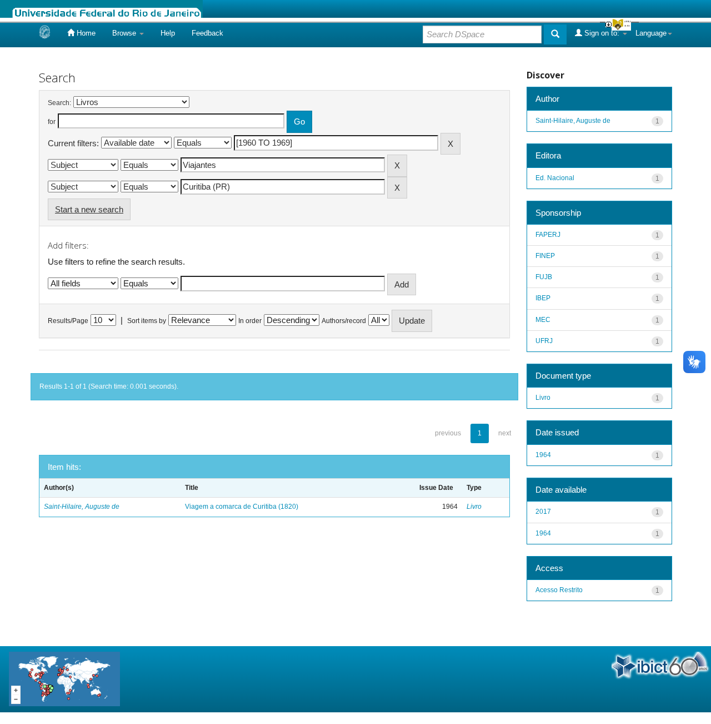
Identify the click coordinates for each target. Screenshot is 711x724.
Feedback (207, 33)
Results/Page (68, 321)
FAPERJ (547, 235)
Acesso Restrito (559, 590)
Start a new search (89, 209)
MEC (542, 320)
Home (85, 33)
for (52, 122)
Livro (474, 506)
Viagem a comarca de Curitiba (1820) (241, 506)
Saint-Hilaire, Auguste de (81, 506)
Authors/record (344, 321)
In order (250, 321)
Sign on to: (602, 33)
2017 (543, 511)
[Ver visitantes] (64, 679)
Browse (125, 33)
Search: (59, 103)
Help (168, 33)
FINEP (545, 256)
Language (651, 33)
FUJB (543, 277)
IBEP (542, 298)
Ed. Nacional (554, 178)
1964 (543, 455)
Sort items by (146, 321)
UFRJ (544, 341)
